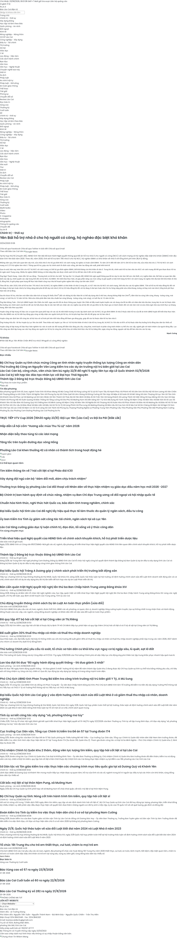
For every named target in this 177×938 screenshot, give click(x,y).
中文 (9, 4)
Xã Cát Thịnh (51, 408)
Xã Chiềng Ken (41, 402)
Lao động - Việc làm (9, 56)
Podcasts (4, 218)
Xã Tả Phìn (5, 405)
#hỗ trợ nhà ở (35, 340)
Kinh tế (3, 31)
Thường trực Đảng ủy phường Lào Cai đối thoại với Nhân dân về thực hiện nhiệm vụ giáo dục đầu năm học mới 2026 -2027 (84, 487)
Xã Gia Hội (147, 391)
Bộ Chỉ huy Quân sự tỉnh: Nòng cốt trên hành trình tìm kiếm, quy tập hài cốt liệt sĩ (55, 796)
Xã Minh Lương (55, 402)
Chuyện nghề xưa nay (10, 69)
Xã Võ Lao (168, 399)
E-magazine (5, 216)
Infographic (5, 221)
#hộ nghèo (62, 340)
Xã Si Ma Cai (132, 405)
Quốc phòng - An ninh (10, 26)
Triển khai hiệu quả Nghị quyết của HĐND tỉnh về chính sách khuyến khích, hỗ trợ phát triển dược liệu (68, 538)
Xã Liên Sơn (137, 391)
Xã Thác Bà (67, 397)
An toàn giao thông (9, 86)
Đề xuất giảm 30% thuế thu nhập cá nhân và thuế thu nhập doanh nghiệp (50, 633)
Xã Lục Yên (160, 394)
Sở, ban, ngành (28, 391)
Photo (2, 213)
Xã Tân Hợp (105, 394)
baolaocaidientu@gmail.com (19, 920)
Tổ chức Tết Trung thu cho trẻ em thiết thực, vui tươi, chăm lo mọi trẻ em (49, 845)
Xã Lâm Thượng (148, 394)
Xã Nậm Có (27, 408)
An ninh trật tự (6, 80)
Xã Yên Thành (56, 397)
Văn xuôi (4, 164)
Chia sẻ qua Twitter (29, 248)
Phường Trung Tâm (101, 408)
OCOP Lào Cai (6, 37)
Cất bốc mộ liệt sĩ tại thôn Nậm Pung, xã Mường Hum (36, 783)
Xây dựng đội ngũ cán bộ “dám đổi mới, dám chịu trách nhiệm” (43, 479)
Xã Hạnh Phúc (113, 391)
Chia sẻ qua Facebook (10, 248)
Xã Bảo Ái (88, 397)
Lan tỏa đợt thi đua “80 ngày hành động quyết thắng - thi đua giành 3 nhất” (52, 662)
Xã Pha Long (82, 405)
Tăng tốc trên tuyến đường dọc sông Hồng (29, 442)
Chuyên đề (5, 226)
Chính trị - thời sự (8, 18)
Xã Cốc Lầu (15, 405)
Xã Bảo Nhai (26, 405)
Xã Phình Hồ (126, 391)
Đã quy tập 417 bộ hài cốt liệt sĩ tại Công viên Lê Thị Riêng (39, 619)
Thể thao (4, 88)
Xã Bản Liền (37, 405)
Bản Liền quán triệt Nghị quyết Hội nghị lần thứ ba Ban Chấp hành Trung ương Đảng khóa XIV (63, 587)
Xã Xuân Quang (26, 399)
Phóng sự (4, 94)
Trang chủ (4, 15)
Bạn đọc (4, 61)
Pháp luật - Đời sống (9, 83)
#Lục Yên (13, 340)
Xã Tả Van (172, 402)
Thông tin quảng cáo (9, 224)
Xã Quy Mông (151, 397)
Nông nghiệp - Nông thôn (12, 34)
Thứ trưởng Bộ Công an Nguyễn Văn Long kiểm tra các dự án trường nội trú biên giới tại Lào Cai (65, 367)
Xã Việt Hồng (139, 397)
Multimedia (5, 208)
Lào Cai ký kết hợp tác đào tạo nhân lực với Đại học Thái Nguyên (44, 375)
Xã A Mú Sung (109, 399)
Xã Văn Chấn (170, 391)
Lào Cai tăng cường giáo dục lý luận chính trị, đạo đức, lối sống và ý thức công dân (56, 527)
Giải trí (3, 72)
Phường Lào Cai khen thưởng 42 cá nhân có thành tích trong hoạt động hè (50, 450)
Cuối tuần (4, 110)
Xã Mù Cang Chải (66, 391)
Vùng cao (4, 105)
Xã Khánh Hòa (6, 397)
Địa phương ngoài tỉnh (10, 391)
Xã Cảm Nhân (43, 397)
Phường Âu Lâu (7, 410)
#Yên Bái (4, 340)
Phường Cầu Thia (118, 408)
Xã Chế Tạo (5, 408)
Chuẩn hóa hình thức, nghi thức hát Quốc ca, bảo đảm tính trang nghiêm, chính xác (57, 503)
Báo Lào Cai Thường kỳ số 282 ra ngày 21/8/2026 (33, 891)
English (3, 4)
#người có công (49, 340)
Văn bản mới (6, 541)
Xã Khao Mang (51, 391)
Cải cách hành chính (9, 58)
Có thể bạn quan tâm (12, 463)
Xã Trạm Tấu (101, 391)
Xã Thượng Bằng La (9, 394)
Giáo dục (4, 50)
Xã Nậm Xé (155, 405)
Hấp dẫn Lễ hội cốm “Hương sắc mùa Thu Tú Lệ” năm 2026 (40, 426)
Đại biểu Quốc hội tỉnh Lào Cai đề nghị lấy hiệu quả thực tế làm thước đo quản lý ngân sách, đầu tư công (71, 511)
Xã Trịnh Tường (123, 399)
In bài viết (43, 248)
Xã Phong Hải (12, 399)
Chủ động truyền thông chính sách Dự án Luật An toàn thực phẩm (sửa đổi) (52, 603)
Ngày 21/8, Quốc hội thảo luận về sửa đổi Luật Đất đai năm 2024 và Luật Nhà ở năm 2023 (60, 828)
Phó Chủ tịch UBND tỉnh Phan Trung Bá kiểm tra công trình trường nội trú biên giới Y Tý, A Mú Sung (66, 679)
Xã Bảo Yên (80, 402)
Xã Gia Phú (65, 399)
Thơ (1, 167)
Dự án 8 (3, 229)
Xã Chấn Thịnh (25, 394)
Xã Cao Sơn (120, 405)
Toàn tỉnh (39, 391)
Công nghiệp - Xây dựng (11, 39)
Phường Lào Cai (40, 410)
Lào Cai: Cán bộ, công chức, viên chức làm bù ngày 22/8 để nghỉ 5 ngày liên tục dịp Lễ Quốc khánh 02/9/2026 (75, 371)
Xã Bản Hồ (163, 402)
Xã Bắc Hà (47, 405)
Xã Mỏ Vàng (135, 394)
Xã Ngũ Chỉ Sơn (167, 405)
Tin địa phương (8, 388)
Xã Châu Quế (66, 394)
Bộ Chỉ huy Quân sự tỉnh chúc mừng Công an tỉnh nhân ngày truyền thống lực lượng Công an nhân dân (70, 363)
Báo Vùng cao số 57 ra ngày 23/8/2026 (26, 870)
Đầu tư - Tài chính (8, 42)
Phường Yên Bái (148, 408)
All (1, 113)
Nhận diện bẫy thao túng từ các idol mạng (29, 434)
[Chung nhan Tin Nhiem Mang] (14, 936)
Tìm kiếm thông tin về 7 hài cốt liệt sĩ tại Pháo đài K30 (36, 471)
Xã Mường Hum (77, 399)
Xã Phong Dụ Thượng (66, 408)
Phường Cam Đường (23, 410)
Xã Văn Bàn (15, 402)
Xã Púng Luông (81, 391)
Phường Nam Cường (165, 408)
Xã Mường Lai (30, 397)
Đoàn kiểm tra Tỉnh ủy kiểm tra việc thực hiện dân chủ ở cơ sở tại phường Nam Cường (58, 812)
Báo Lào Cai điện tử (9, 9)
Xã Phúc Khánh (129, 402)
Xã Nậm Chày (136, 399)
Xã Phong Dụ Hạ (52, 394)
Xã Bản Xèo (148, 399)
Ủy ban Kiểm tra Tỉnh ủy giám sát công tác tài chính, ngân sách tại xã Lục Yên (53, 519)
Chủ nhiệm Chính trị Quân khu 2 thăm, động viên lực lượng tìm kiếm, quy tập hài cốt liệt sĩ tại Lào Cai (68, 750)
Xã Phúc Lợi (18, 397)
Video (2, 210)
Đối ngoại (4, 29)
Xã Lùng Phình (69, 405)
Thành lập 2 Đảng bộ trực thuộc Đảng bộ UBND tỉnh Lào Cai (40, 379)
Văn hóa (4, 64)
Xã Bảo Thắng (39, 399)
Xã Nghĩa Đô (91, 402)
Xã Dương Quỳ (27, 402)
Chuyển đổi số (6, 96)
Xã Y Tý (100, 399)
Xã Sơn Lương (158, 391)
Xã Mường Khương (96, 405)
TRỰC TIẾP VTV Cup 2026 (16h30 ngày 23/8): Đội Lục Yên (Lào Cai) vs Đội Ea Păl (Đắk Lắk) (60, 418)
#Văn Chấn (23, 340)
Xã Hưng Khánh (111, 397)
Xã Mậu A (115, 394)
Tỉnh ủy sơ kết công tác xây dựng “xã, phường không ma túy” (42, 715)
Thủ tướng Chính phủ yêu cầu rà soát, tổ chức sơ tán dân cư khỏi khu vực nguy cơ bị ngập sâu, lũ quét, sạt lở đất (77, 649)
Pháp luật (4, 77)
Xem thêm (5, 856)
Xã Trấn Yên (98, 397)
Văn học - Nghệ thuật (10, 67)
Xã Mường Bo (152, 402)
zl (5, 6)
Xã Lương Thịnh (126, 397)
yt (3, 6)
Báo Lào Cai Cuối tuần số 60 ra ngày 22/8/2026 (32, 880)
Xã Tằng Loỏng (53, 399)
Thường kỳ (4, 107)
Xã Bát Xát (158, 399)
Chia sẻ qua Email (56, 248)
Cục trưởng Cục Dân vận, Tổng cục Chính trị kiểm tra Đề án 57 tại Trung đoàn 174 (55, 731)
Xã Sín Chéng (144, 405)
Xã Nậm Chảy (68, 402)
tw (7, 906)
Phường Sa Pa (53, 410)
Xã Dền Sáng (91, 399)
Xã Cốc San (163, 397)
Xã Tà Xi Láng (39, 408)
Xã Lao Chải (16, 408)
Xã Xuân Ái (124, 394)
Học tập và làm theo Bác (11, 23)
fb (1, 6)
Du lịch (3, 75)
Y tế (2, 53)
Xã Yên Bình (78, 397)
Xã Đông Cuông (92, 394)
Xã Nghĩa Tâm (38, 394)
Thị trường (4, 45)
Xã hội (3, 48)
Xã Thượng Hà (103, 402)
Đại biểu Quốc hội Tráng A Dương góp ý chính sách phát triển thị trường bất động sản (58, 571)
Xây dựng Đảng (7, 21)
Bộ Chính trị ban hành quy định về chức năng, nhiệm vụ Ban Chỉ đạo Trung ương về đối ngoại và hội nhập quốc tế (77, 495)
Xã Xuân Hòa (116, 402)
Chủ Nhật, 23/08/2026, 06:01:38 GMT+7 (17, 1)
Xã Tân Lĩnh (170, 394)
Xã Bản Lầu (110, 405)
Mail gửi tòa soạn (42, 1)
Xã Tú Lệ (91, 391)
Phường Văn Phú (133, 408)
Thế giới (3, 91)
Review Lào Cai (7, 99)
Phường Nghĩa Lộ (84, 408)
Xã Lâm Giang (78, 394)
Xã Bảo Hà (141, 402)
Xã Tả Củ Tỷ (57, 405)
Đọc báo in (5, 102)
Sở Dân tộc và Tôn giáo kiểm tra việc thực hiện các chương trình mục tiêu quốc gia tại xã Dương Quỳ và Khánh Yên (78, 766)
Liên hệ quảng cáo (58, 1)
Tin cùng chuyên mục (12, 530)
